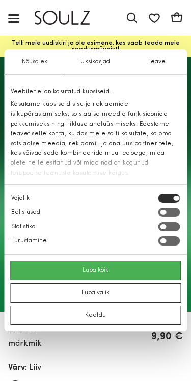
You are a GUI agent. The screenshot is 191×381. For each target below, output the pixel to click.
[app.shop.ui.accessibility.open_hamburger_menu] (13, 18)
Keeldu (95, 315)
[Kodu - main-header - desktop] (69, 18)
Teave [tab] (156, 62)
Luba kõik (96, 270)
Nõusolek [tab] (34, 62)
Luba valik (95, 293)
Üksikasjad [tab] (95, 62)
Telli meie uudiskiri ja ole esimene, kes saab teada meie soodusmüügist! (96, 46)
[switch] (169, 212)
